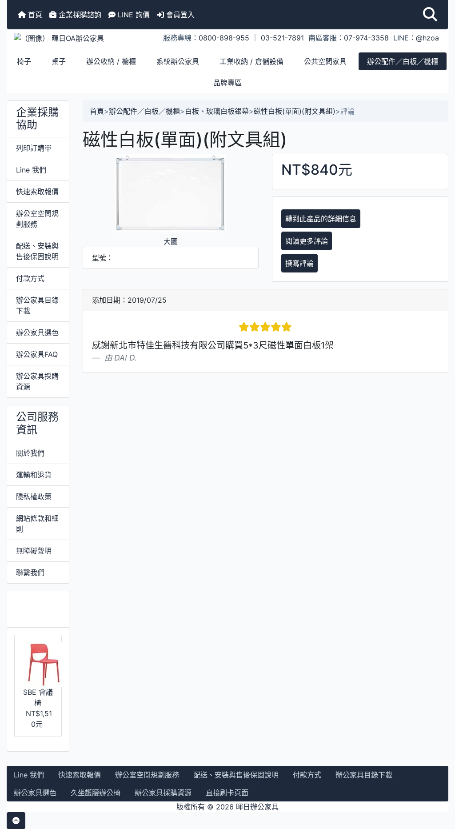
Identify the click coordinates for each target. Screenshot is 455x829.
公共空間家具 (325, 61)
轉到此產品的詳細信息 (320, 218)
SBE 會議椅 (38, 697)
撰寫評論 (299, 263)
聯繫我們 (30, 572)
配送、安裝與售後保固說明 (37, 251)
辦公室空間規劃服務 (37, 218)
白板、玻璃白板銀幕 (217, 111)
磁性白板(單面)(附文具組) (294, 111)
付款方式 (30, 278)
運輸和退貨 (34, 474)
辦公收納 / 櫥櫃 (111, 61)
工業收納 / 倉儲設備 (251, 61)
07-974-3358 (366, 37)
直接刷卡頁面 (227, 792)
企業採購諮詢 (78, 14)
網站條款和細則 (37, 523)
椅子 (24, 61)
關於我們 (30, 453)
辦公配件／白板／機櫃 (402, 61)
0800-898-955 (224, 37)
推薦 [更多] (36, 609)
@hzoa (427, 37)
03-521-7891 (282, 37)
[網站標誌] (81, 38)
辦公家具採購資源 (37, 381)
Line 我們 (31, 169)
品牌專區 (227, 82)
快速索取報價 (37, 191)
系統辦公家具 (177, 61)
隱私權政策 (34, 496)
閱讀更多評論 (306, 240)
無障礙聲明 (34, 550)
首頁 (34, 14)
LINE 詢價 (133, 14)
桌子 (59, 61)
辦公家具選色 (37, 332)
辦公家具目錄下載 (37, 305)
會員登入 (179, 14)
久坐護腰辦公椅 (95, 792)
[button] (430, 15)
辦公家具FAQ (37, 354)
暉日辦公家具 (257, 806)
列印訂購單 (34, 148)
